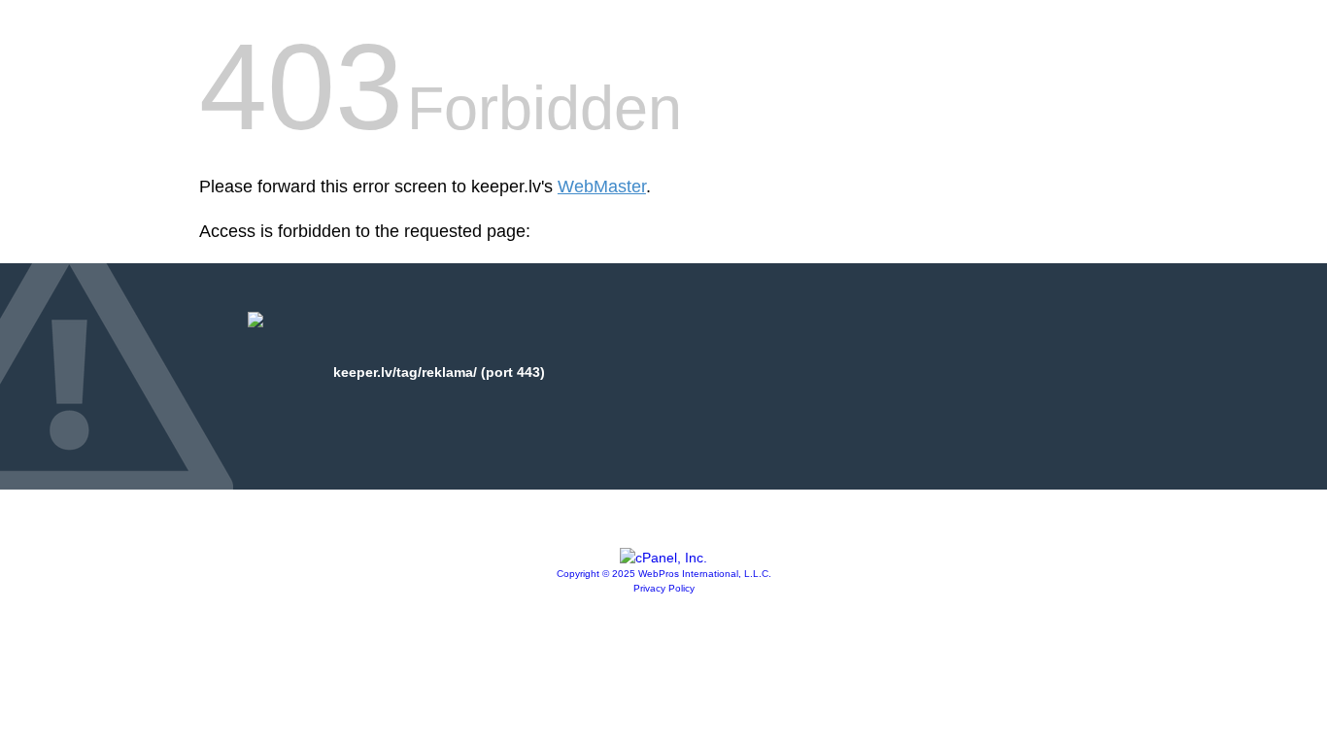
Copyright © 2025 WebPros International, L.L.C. (664, 573)
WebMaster (602, 186)
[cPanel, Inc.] (663, 557)
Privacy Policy (664, 588)
